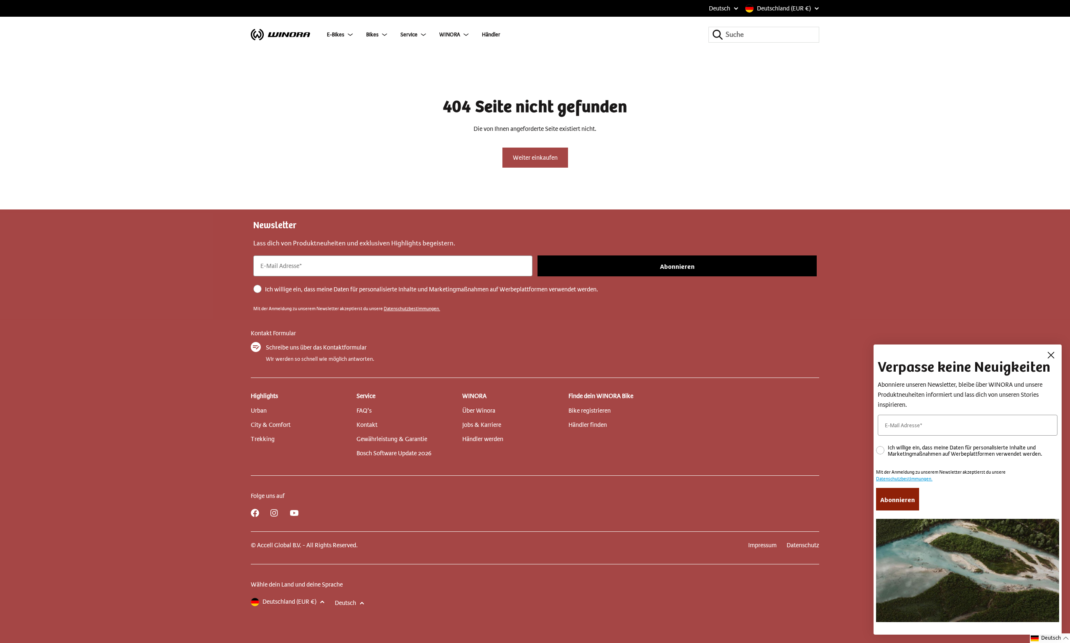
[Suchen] (718, 35)
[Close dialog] (1051, 355)
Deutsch (719, 8)
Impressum (762, 545)
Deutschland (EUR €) (784, 8)
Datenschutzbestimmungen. (412, 308)
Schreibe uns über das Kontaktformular (316, 347)
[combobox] (763, 35)
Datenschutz (803, 545)
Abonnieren (677, 266)
